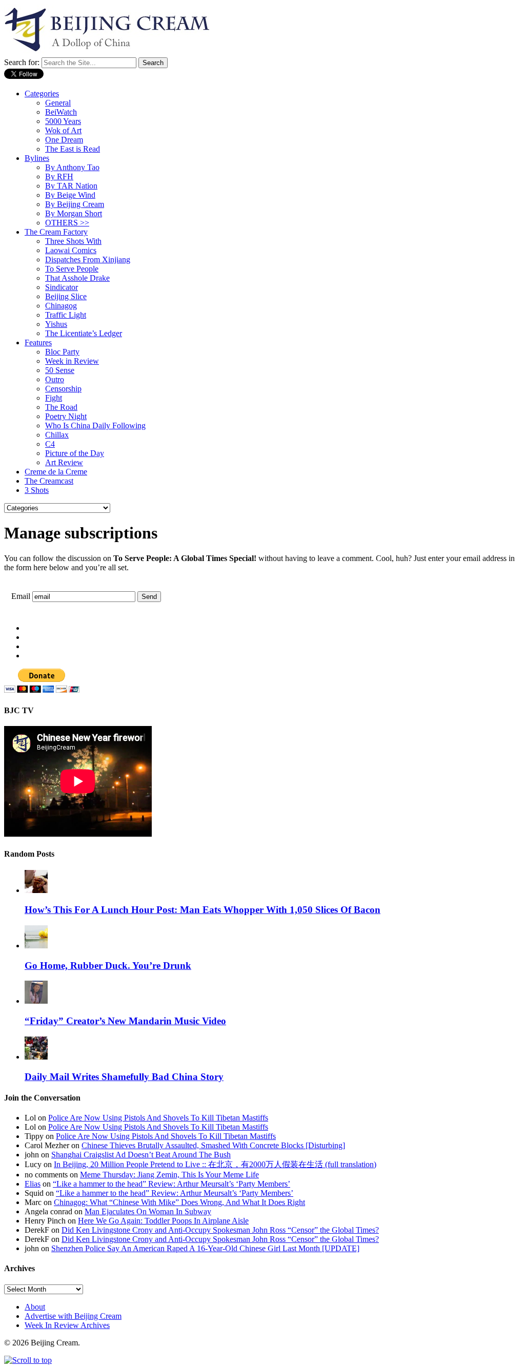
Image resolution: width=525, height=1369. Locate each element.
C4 (50, 444)
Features (38, 342)
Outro (54, 379)
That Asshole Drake (77, 278)
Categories (42, 93)
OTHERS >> (67, 222)
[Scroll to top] (28, 1360)
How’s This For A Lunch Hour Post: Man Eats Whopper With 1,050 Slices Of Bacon (202, 909)
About (35, 1306)
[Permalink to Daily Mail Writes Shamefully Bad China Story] (36, 1056)
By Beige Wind (70, 195)
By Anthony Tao (72, 167)
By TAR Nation (71, 185)
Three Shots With (73, 241)
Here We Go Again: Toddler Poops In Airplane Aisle (163, 1220)
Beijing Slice (66, 296)
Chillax (57, 434)
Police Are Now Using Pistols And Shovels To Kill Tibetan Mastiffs (158, 1117)
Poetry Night (66, 416)
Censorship (63, 388)
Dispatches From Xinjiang (87, 259)
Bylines (37, 158)
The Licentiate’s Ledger (83, 333)
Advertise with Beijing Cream (73, 1316)
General (58, 102)
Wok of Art (63, 130)
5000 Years (63, 121)
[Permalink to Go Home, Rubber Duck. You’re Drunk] (36, 945)
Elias (33, 1183)
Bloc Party (62, 351)
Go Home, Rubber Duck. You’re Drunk (108, 965)
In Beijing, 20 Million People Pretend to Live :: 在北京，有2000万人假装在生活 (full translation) (215, 1164)
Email (20, 596)
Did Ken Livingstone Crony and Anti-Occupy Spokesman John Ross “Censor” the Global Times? (220, 1230)
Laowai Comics (70, 250)
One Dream (64, 139)
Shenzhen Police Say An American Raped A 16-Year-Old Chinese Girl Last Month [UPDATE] (205, 1248)
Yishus (56, 324)
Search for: (21, 62)
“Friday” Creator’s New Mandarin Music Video (125, 1020)
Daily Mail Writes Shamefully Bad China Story (124, 1076)
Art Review (64, 462)
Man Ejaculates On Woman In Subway (148, 1211)
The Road (61, 407)
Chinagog (61, 305)
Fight (53, 397)
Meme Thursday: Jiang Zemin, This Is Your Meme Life (169, 1174)
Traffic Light (65, 314)
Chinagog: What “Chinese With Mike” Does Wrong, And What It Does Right (179, 1202)
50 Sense (59, 370)
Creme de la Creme (56, 471)
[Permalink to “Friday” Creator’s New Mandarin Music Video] (36, 1001)
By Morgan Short (73, 213)
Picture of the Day (74, 453)
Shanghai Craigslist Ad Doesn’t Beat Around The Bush (141, 1154)
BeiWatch (61, 112)
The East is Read (72, 148)
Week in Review (72, 361)
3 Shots (37, 490)
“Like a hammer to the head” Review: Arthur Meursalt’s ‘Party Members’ (171, 1183)
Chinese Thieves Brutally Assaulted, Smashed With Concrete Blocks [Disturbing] (213, 1145)
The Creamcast (49, 480)
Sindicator (61, 287)
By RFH (59, 176)
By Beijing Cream (74, 204)
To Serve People (71, 268)
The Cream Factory (56, 231)
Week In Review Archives (67, 1325)
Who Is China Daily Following (95, 425)
